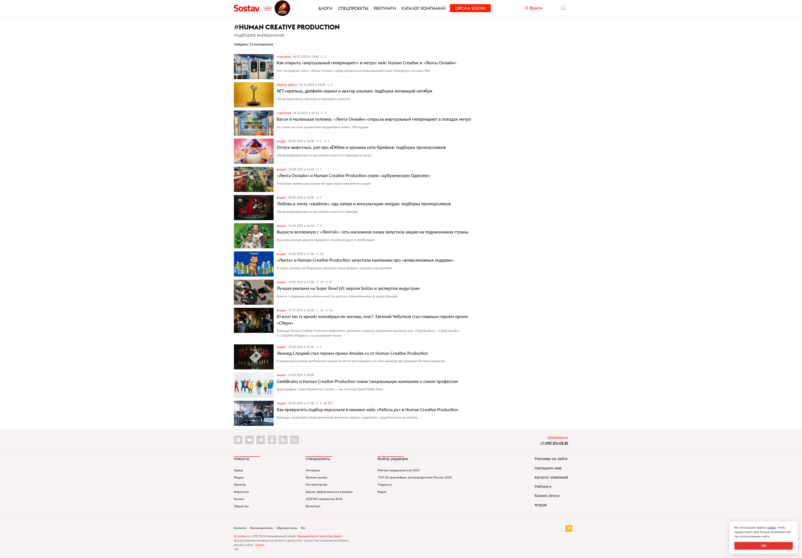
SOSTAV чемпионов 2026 (324, 499)
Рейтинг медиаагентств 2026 (399, 470)
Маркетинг (241, 491)
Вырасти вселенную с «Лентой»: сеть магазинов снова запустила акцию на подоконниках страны (373, 232)
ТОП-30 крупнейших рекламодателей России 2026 (415, 477)
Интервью (313, 470)
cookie (771, 527)
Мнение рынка (316, 477)
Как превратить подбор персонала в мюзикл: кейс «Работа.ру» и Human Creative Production (367, 410)
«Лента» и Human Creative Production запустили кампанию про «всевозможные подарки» (365, 260)
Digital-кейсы (287, 84)
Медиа (239, 477)
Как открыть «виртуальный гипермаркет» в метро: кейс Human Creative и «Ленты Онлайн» (367, 63)
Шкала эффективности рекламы (329, 491)
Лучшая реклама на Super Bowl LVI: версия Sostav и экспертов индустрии (348, 288)
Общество (241, 506)
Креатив (240, 484)
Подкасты (385, 484)
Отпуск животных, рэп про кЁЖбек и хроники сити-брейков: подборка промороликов (361, 147)
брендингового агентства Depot (319, 536)
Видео (282, 141)
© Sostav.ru (242, 536)
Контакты (240, 528)
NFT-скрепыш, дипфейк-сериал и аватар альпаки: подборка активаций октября (354, 91)
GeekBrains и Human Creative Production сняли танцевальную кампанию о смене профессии (367, 381)
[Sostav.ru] (248, 8)
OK (763, 546)
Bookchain (313, 506)
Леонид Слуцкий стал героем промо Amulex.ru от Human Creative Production (352, 353)
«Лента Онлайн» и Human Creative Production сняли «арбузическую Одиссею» (353, 176)
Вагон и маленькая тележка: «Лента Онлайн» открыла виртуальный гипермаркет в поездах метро (374, 119)
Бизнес (239, 499)
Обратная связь (287, 528)
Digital (238, 470)
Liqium (259, 545)
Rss (303, 528)
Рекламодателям (261, 528)
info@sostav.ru (557, 437)
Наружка (284, 56)
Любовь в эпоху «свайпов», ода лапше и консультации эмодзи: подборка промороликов (364, 204)
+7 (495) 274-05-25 (554, 443)
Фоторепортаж (316, 484)
